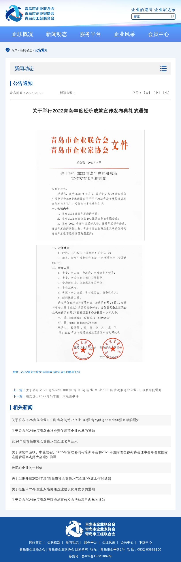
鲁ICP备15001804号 (97, 556)
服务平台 (90, 542)
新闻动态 (26, 50)
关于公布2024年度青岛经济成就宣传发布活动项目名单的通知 (58, 500)
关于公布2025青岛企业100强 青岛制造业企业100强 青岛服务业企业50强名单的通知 (76, 420)
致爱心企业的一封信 (27, 468)
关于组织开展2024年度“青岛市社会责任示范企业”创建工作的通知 (61, 478)
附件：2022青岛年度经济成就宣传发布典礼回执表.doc (46, 371)
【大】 (147, 93)
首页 (14, 50)
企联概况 (53, 542)
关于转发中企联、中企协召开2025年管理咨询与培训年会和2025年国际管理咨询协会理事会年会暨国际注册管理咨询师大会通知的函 (90, 454)
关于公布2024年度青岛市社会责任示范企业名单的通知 (53, 431)
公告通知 (41, 50)
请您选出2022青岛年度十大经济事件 (52, 396)
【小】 (166, 93)
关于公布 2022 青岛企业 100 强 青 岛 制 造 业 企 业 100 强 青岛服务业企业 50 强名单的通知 (94, 390)
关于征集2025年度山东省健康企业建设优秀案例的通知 (53, 489)
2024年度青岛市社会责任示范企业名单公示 (45, 441)
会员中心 (127, 542)
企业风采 (108, 542)
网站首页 (35, 542)
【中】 (157, 93)
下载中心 (145, 542)
